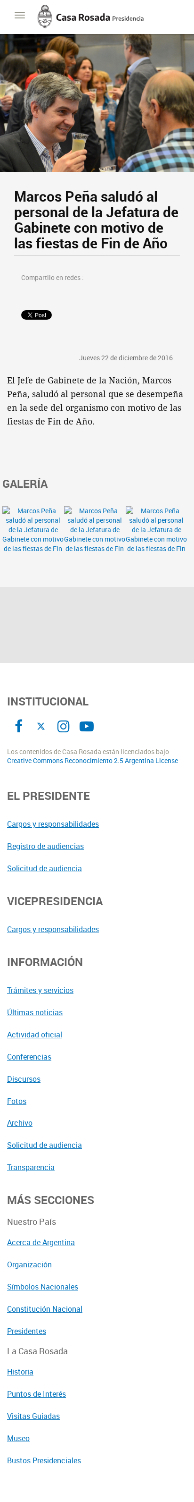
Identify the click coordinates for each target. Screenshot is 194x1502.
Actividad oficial (34, 1034)
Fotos (16, 1101)
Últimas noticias (35, 1012)
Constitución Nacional (44, 1309)
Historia (20, 1371)
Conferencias (29, 1057)
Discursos (23, 1079)
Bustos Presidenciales (44, 1460)
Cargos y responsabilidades (53, 824)
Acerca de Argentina (41, 1242)
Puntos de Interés (36, 1394)
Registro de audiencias (45, 846)
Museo (18, 1438)
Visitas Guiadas (33, 1416)
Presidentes (26, 1331)
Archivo (19, 1123)
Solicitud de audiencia (44, 868)
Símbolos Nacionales (42, 1286)
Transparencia (31, 1167)
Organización (29, 1264)
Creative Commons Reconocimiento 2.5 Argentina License (92, 760)
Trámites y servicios (40, 990)
